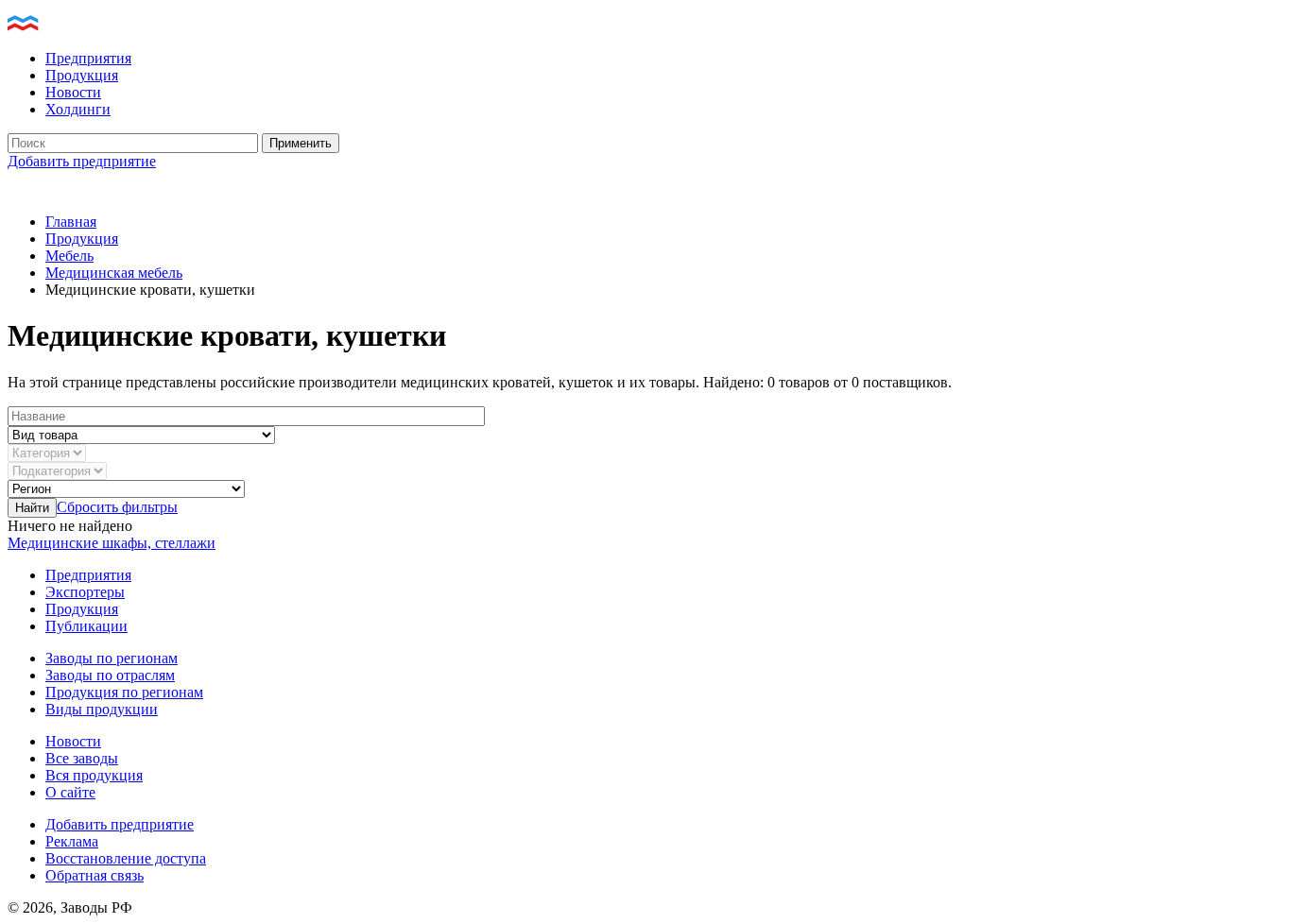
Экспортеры (85, 592)
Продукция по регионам (124, 692)
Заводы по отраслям (110, 675)
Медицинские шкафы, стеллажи (111, 543)
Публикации (86, 626)
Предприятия (88, 58)
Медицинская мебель (113, 273)
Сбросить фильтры (117, 507)
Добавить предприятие (82, 161)
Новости (73, 92)
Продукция (81, 75)
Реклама (71, 841)
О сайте (70, 792)
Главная (70, 222)
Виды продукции (101, 709)
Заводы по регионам (111, 658)
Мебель (69, 256)
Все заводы (81, 758)
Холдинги (78, 109)
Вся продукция (94, 775)
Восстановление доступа (125, 858)
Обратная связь (94, 875)
